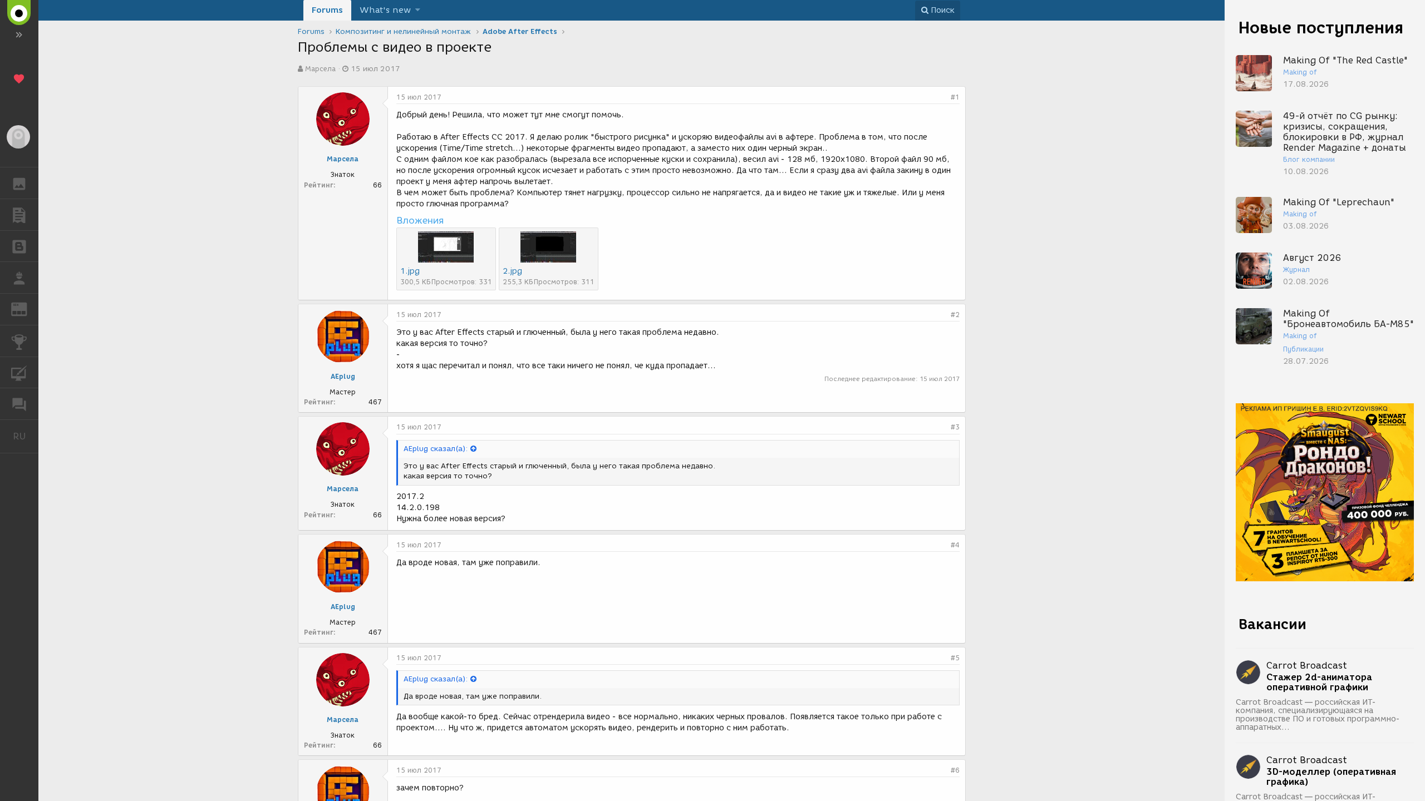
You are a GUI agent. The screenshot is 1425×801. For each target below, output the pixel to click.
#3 (955, 427)
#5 (955, 658)
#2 (955, 314)
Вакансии (1272, 624)
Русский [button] (25, 436)
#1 (955, 97)
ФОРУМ (19, 403)
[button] (417, 10)
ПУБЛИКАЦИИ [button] (19, 214)
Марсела (320, 69)
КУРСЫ (19, 372)
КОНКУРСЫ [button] (19, 341)
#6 (955, 770)
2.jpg (512, 271)
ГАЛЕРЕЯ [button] (19, 183)
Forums (327, 10)
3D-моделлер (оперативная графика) (1331, 777)
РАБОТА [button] (19, 277)
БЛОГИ (19, 246)
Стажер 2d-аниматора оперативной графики (1319, 683)
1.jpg (410, 271)
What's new (385, 10)
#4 (955, 545)
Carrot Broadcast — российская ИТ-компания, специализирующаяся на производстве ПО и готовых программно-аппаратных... (1318, 714)
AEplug (343, 376)
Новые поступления (1321, 27)
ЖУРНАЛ (25, 308)
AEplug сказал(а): (436, 448)
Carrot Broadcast (1306, 665)
